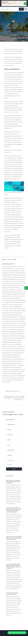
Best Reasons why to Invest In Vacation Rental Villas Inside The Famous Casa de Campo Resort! (14, 398)
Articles (17, 30)
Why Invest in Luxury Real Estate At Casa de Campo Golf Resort (13, 482)
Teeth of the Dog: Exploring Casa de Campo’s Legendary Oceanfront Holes (13, 538)
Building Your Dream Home (13, 391)
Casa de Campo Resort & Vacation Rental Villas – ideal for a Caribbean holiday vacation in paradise (13, 510)
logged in (11, 414)
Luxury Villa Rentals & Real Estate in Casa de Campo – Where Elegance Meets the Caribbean (13, 566)
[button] (17, 632)
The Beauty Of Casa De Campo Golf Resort (12, 593)
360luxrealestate (11, 30)
